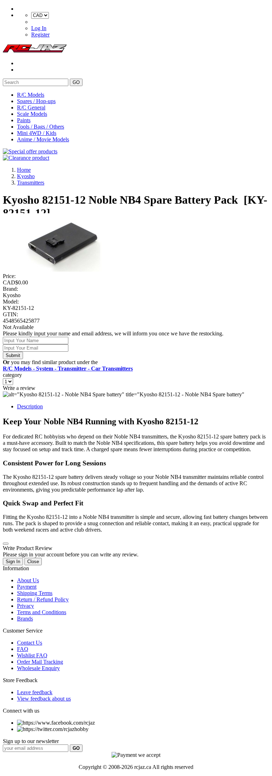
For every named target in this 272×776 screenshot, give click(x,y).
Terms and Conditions (41, 612)
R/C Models (30, 95)
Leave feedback (34, 692)
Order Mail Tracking (40, 662)
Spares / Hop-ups (36, 101)
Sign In (13, 561)
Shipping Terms (34, 593)
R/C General (31, 107)
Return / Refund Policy (43, 599)
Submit (13, 355)
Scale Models (32, 114)
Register (40, 35)
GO (76, 82)
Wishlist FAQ (32, 655)
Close (33, 561)
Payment (26, 587)
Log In (38, 28)
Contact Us (29, 643)
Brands (25, 619)
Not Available (18, 327)
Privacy (25, 606)
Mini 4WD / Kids (36, 133)
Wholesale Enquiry (38, 668)
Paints (23, 120)
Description (30, 406)
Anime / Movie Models (43, 139)
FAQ (22, 649)
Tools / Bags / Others (40, 127)
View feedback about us (44, 699)
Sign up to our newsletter (31, 741)
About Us (28, 580)
